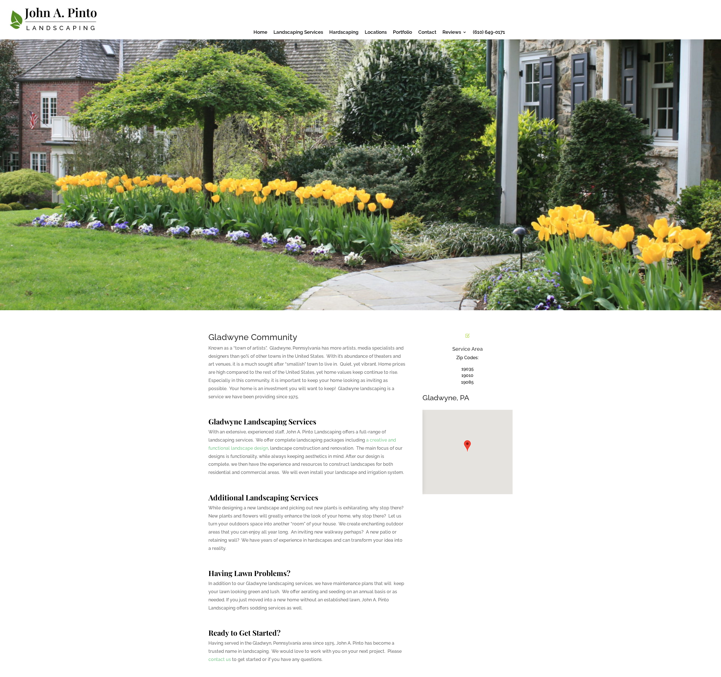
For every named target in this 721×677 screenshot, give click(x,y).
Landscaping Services (298, 32)
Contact (427, 32)
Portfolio (402, 32)
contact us (219, 659)
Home (260, 32)
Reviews (451, 32)
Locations (376, 32)
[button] (467, 446)
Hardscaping (344, 32)
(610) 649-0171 (489, 32)
